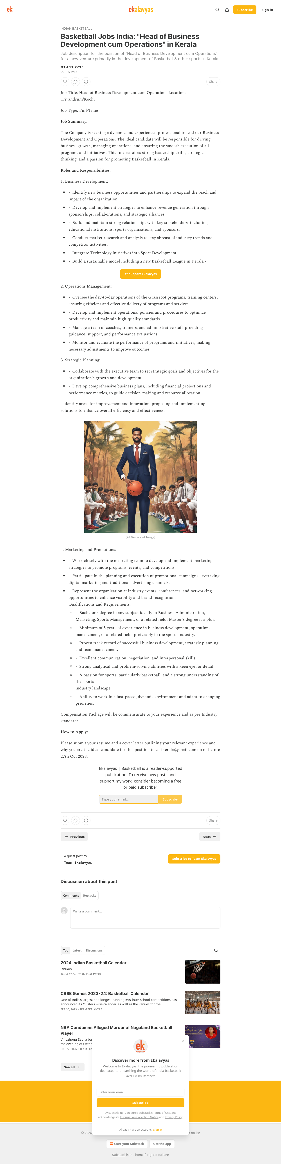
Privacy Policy (173, 1117)
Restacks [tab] (89, 896)
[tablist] (80, 895)
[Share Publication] (227, 9)
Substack (118, 1155)
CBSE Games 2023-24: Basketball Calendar (105, 993)
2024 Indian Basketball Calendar (93, 962)
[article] (140, 971)
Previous (77, 836)
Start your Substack (129, 1144)
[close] (182, 1041)
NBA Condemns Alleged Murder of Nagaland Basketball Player (116, 1030)
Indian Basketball (76, 28)
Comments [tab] (71, 896)
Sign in (267, 9)
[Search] (217, 9)
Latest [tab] (77, 950)
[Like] (65, 81)
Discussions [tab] (94, 950)
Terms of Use (161, 1113)
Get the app (162, 1144)
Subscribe (245, 9)
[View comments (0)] (75, 81)
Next (207, 836)
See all (69, 1067)
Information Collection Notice (139, 1117)
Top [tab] (65, 950)
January (66, 969)
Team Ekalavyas (72, 67)
